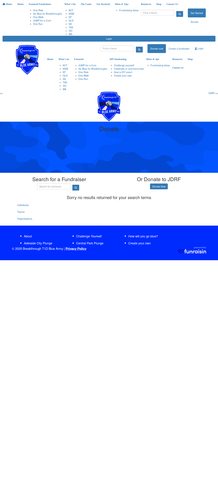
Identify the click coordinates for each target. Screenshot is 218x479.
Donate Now (159, 186)
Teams (21, 212)
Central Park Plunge (89, 243)
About (28, 236)
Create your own (139, 243)
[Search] (179, 14)
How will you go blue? (143, 236)
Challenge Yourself (89, 236)
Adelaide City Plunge (38, 243)
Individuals (23, 205)
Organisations (24, 218)
